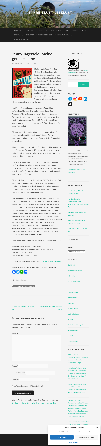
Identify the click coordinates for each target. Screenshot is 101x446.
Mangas (70, 319)
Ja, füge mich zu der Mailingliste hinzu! (28, 386)
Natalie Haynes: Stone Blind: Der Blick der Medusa (77, 392)
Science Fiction (73, 330)
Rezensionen (56, 30)
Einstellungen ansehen (86, 437)
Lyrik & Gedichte (73, 314)
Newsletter (29, 35)
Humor (70, 287)
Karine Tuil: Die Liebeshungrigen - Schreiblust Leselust (78, 357)
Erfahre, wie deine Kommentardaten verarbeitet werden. (34, 403)
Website (15, 380)
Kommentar (17, 333)
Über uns (30, 30)
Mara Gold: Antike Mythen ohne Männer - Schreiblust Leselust (77, 370)
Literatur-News (64, 35)
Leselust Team (30, 63)
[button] (97, 428)
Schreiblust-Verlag (21, 39)
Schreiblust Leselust (50, 12)
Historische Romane (75, 270)
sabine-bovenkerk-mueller (24, 286)
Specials (17, 35)
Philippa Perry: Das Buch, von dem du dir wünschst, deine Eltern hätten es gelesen (78, 413)
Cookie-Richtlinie (73, 442)
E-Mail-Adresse (18, 373)
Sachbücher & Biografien (76, 325)
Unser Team (42, 30)
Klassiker (71, 303)
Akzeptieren (62, 437)
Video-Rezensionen (45, 35)
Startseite (18, 30)
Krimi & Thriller (73, 308)
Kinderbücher (72, 297)
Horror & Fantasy (74, 281)
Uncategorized (73, 341)
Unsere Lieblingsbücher (74, 30)
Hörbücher (71, 276)
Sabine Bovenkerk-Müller (52, 261)
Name (15, 366)
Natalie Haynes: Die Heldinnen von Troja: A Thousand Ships (77, 376)
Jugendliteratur (21, 280)
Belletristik (71, 265)
